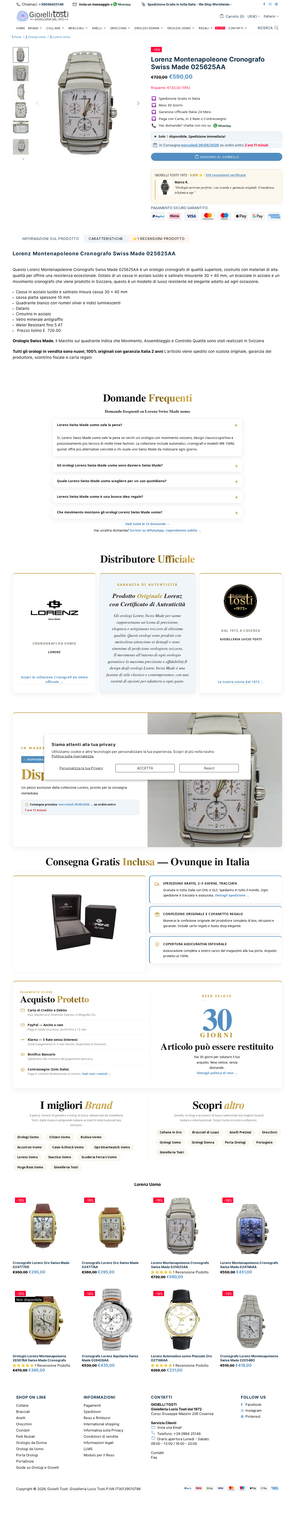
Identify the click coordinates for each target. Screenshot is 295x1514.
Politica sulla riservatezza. (73, 756)
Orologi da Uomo (30, 1449)
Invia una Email (169, 1427)
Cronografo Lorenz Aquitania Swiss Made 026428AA (110, 1358)
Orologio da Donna (31, 1442)
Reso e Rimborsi (97, 1418)
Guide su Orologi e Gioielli (37, 1467)
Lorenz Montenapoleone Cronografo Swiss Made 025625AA (180, 1265)
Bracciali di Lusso (205, 1132)
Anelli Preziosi (240, 1132)
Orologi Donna (203, 1142)
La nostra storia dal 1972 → (241, 682)
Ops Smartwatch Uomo (112, 1147)
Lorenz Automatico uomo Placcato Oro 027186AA (181, 1358)
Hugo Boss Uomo (30, 1167)
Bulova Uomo (91, 1137)
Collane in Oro (171, 1132)
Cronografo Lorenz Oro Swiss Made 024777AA (110, 1265)
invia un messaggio (94, 4)
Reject (209, 768)
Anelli (20, 1418)
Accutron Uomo (29, 1147)
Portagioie (264, 1142)
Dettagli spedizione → (232, 895)
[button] (162, 1272)
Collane (22, 1405)
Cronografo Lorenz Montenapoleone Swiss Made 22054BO (249, 1358)
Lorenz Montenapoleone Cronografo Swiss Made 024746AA (249, 1265)
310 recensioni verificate (226, 175)
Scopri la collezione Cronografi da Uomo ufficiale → (54, 679)
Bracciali (23, 1411)
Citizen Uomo (59, 1137)
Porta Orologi (235, 1142)
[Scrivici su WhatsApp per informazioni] (121, 4)
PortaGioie (25, 1461)
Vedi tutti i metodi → (96, 1074)
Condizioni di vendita (101, 1436)
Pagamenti (92, 1405)
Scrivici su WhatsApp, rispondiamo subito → (165, 530)
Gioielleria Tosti (66, 1167)
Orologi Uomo (37, 37)
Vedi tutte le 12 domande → (147, 524)
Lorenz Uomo (61, 37)
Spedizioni (92, 1411)
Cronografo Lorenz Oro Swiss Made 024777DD (41, 1265)
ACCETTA (145, 768)
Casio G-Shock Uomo (68, 1147)
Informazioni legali (99, 1442)
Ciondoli (23, 1430)
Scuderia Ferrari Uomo (99, 1157)
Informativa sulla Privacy (103, 1430)
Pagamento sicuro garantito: (179, 208)
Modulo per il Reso (99, 1455)
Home (17, 37)
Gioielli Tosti (42, 16)
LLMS (88, 1449)
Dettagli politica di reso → (217, 1073)
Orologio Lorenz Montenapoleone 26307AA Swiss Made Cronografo (39, 1358)
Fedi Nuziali (25, 1436)
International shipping (101, 1424)
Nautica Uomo (59, 1157)
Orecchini (269, 1132)
